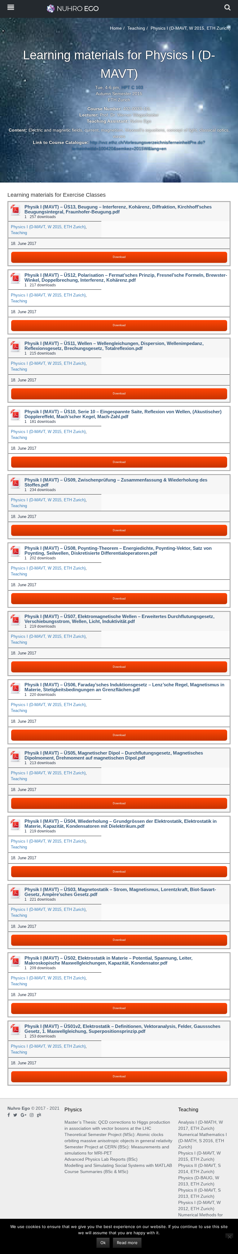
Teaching (136, 28)
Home (116, 28)
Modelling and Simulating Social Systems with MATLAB (118, 1165)
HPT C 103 (132, 87)
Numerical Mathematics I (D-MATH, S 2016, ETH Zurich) (202, 1140)
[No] (229, 1235)
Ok (103, 1242)
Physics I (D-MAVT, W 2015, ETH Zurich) (48, 227)
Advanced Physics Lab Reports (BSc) (101, 1159)
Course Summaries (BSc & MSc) (96, 1171)
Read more (127, 1242)
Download (119, 257)
